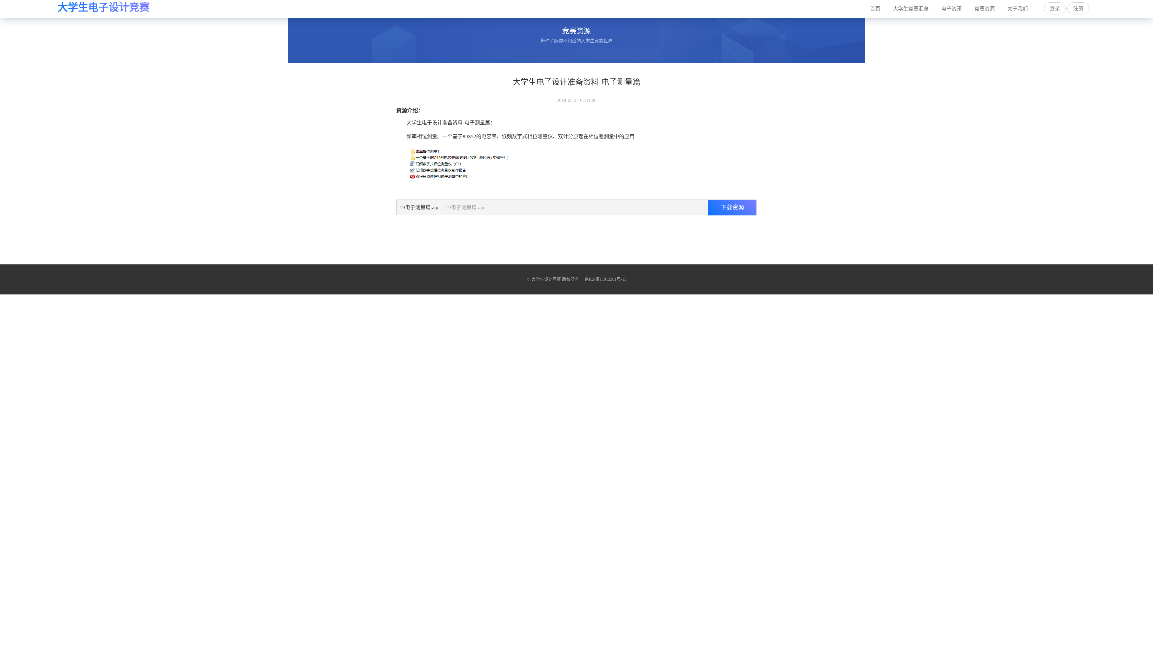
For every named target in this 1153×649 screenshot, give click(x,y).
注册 (1078, 8)
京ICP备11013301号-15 (605, 279)
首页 (878, 9)
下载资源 (732, 207)
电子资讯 (951, 9)
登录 (1055, 8)
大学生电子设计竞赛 (104, 7)
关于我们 (1017, 9)
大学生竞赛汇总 (911, 9)
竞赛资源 (984, 9)
